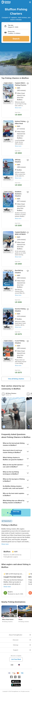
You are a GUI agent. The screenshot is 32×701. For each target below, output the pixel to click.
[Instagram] (19, 677)
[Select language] (19, 665)
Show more (18, 107)
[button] (16, 32)
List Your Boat (16, 659)
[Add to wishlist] (27, 83)
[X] (15, 677)
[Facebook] (11, 677)
